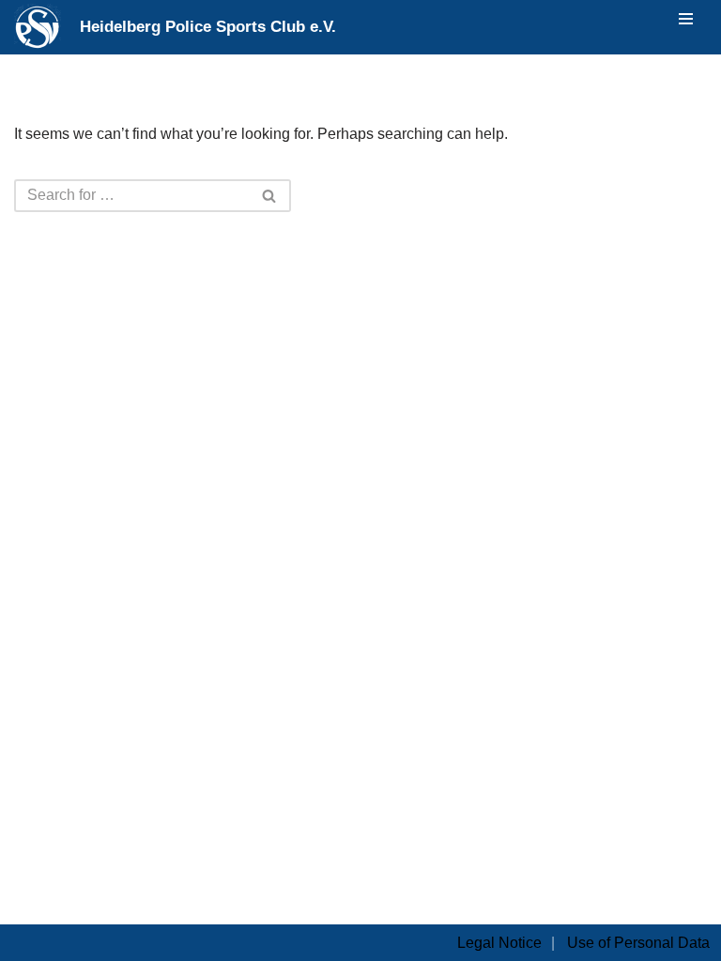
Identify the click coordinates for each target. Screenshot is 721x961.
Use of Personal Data (638, 943)
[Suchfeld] (270, 195)
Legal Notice (499, 943)
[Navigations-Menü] (686, 19)
